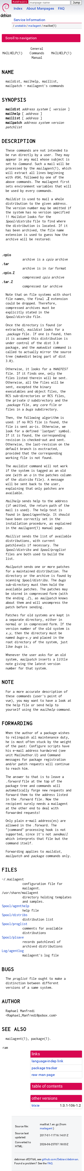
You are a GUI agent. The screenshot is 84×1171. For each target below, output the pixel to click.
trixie (35, 1105)
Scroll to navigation (21, 38)
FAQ (61, 8)
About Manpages (40, 8)
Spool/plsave (13, 937)
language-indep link (47, 1061)
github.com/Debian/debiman (60, 1159)
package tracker (44, 1068)
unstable (20, 25)
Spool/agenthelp (15, 906)
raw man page (43, 1075)
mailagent (34, 25)
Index (18, 8)
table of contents (47, 1086)
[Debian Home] (5, 9)
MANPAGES (20, 1)
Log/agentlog (13, 951)
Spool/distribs (14, 915)
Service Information (29, 20)
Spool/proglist (14, 924)
